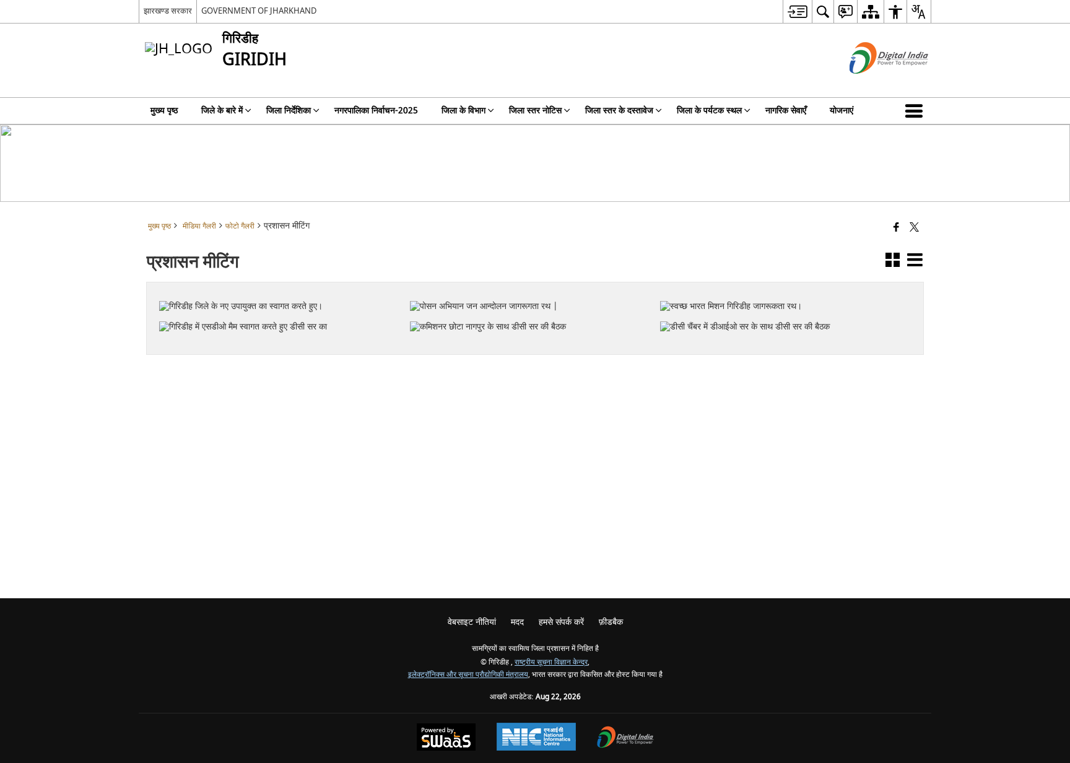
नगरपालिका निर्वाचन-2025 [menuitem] (376, 110)
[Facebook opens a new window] (268, 345)
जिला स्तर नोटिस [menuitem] (535, 110)
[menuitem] (797, 11)
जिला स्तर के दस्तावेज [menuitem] (619, 110)
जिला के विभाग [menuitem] (463, 110)
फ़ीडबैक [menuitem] (611, 622)
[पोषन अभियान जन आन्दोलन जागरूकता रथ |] (527, 287)
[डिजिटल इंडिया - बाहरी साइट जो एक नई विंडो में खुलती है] (873, 84)
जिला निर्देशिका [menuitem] (288, 110)
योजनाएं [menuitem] (841, 110)
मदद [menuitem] (517, 622)
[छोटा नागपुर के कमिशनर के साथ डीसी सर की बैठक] (527, 307)
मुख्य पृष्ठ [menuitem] (164, 110)
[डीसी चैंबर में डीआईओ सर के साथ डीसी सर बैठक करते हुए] (778, 302)
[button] (916, 111)
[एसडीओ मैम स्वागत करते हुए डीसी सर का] (276, 307)
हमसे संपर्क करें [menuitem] (561, 622)
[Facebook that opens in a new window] (896, 228)
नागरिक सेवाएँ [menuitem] (785, 110)
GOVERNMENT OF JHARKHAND (258, 11)
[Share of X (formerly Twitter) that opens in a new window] (914, 228)
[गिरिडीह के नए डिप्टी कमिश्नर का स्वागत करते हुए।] (277, 287)
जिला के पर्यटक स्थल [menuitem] (709, 110)
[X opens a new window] (285, 345)
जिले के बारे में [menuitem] (222, 110)
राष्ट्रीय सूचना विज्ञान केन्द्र (551, 662)
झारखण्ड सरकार (168, 11)
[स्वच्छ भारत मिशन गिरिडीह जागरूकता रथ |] (778, 287)
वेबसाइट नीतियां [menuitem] (472, 622)
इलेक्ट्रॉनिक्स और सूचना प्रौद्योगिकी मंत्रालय (468, 674)
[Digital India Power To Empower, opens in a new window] (625, 738)
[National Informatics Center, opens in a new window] (536, 738)
